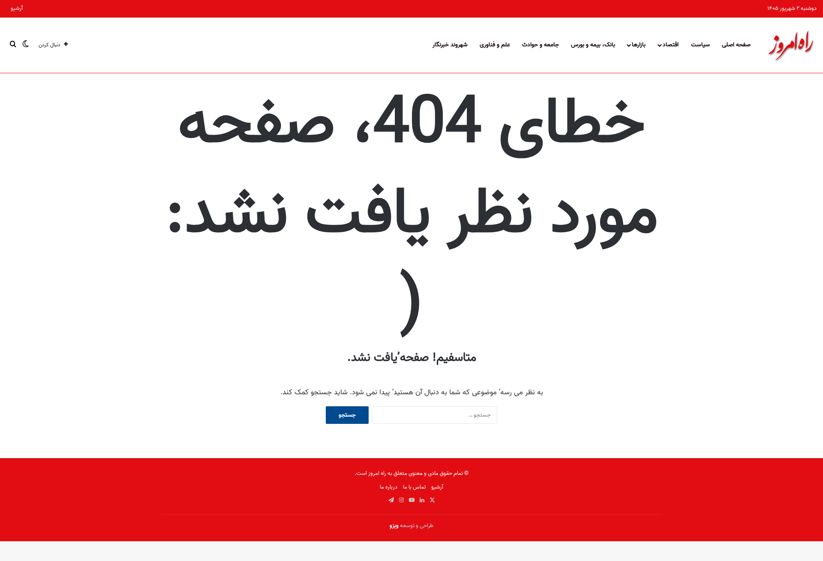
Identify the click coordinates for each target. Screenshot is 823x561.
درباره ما (388, 487)
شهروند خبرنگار (450, 45)
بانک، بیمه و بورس (593, 45)
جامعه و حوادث (540, 45)
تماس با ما (414, 487)
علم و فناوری (495, 45)
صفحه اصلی (736, 45)
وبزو (394, 525)
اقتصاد (671, 45)
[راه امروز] (791, 45)
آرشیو (17, 8)
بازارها (639, 45)
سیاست (700, 45)
